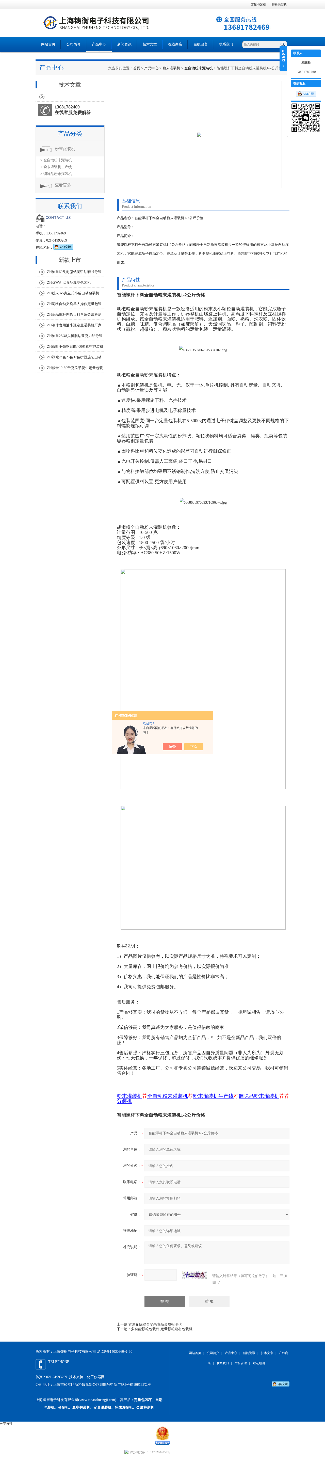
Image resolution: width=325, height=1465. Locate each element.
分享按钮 (6, 1423)
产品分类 (70, 133)
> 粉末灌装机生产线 (56, 167)
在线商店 (175, 44)
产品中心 (99, 44)
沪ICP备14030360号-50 (114, 1351)
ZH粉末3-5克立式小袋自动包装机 (73, 293)
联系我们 (226, 44)
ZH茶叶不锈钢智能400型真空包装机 (75, 346)
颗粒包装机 (279, 4)
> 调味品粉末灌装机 (56, 174)
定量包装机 (258, 4)
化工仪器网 (96, 1377)
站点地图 (259, 1363)
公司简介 (74, 44)
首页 (136, 68)
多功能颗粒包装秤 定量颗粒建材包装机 (161, 1329)
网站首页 (48, 44)
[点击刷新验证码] (194, 1275)
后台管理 (241, 1363)
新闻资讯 (124, 44)
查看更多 (63, 185)
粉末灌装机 (171, 68)
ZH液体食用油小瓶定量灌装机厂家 (74, 325)
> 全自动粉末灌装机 (56, 160)
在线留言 (200, 44)
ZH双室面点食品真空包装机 (69, 282)
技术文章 (150, 44)
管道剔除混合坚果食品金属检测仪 (155, 1324)
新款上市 (70, 260)
